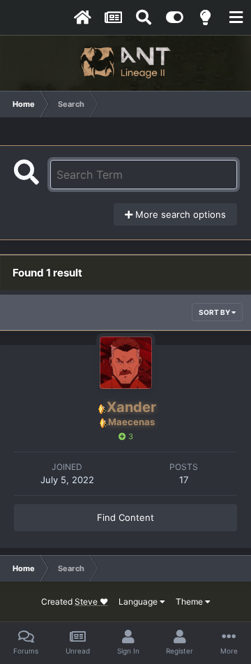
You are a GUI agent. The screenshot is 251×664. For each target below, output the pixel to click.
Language (139, 601)
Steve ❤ (91, 601)
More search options (179, 214)
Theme (190, 601)
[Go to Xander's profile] (126, 363)
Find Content (125, 517)
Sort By (215, 312)
